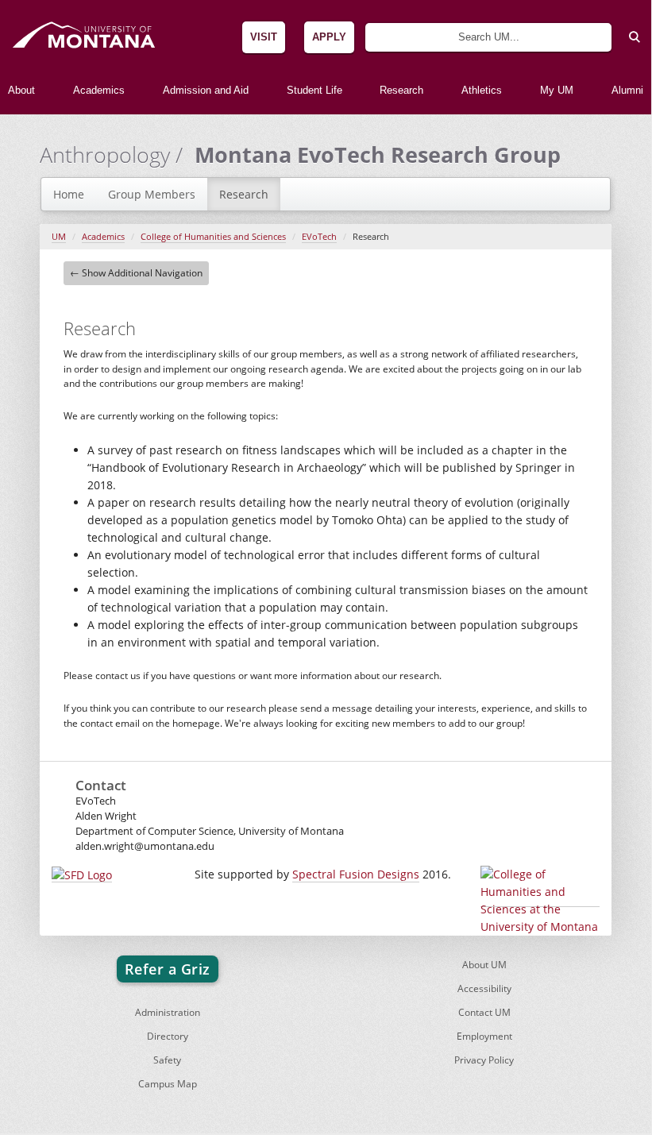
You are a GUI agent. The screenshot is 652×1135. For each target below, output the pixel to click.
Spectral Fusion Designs (355, 874)
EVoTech (319, 236)
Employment (484, 1036)
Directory (167, 1036)
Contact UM (484, 1012)
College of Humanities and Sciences (213, 236)
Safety (167, 1060)
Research (243, 194)
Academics (103, 236)
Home (68, 194)
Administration (167, 1012)
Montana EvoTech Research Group (378, 154)
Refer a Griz (167, 969)
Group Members (151, 194)
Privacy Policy (484, 1060)
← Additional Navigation (136, 273)
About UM (484, 964)
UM (59, 236)
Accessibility (484, 988)
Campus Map (167, 1084)
